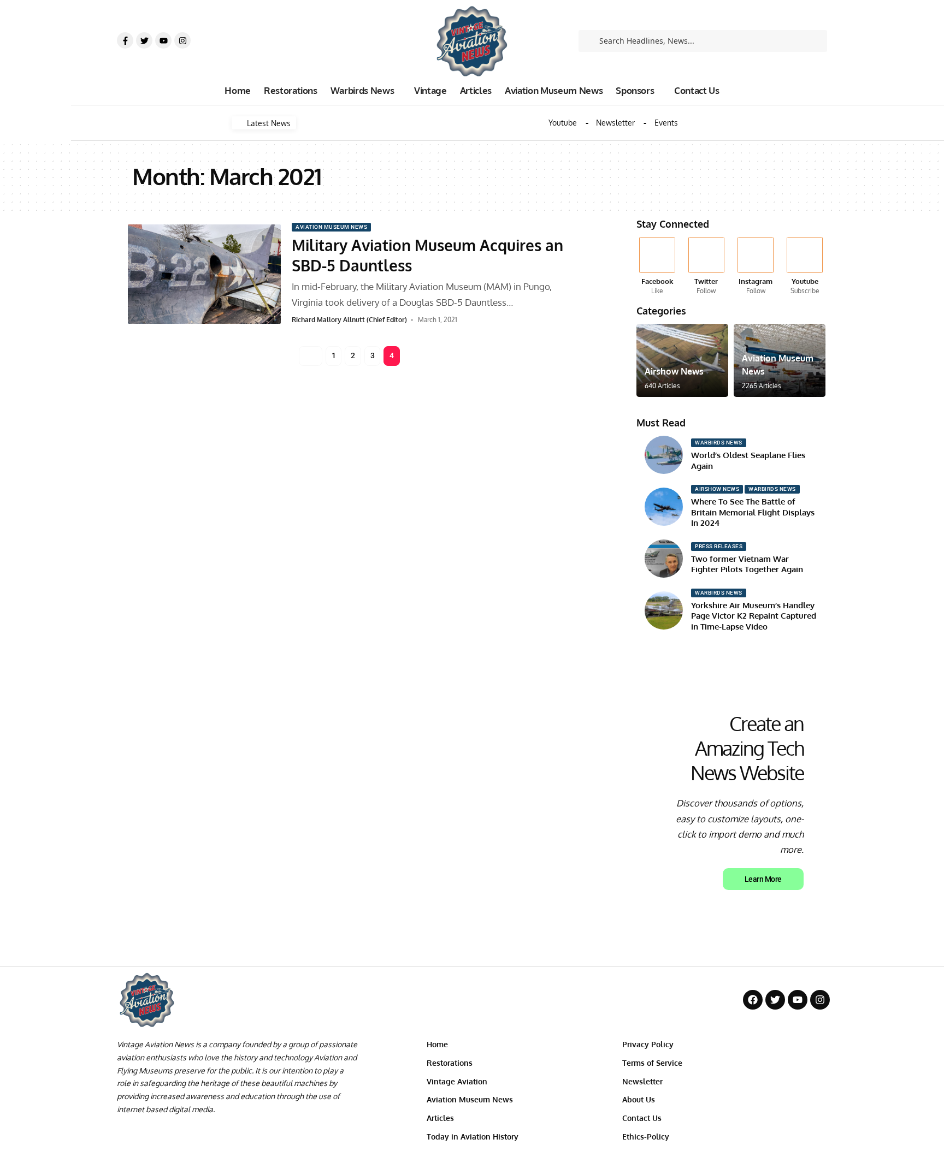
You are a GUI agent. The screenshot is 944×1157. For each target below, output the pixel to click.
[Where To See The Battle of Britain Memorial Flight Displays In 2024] (664, 507)
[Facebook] (656, 266)
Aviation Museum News (331, 227)
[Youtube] (163, 40)
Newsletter (615, 123)
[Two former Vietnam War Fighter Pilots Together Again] (664, 558)
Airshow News (674, 371)
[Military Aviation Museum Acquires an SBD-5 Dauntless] (204, 274)
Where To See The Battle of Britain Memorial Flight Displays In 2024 (753, 512)
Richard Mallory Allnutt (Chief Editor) (349, 320)
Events (666, 123)
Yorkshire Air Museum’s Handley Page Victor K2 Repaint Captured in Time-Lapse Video (753, 616)
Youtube (562, 123)
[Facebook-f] (125, 40)
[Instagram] (182, 40)
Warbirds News (718, 443)
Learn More (763, 879)
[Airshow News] (682, 360)
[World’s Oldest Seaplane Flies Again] (664, 455)
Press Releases (718, 546)
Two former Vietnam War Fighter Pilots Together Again (747, 564)
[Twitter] (144, 40)
